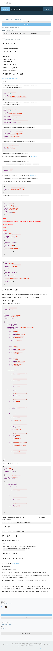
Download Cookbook (26, 633)
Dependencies (8, 39)
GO (47, 9)
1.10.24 (25, 21)
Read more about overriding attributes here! (10, 78)
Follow (27, 24)
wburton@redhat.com (15, 563)
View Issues (26, 617)
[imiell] (2, 607)
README (3, 39)
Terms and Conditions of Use (18, 648)
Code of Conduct (9, 648)
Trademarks (6, 646)
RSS (3, 17)
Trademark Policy (38, 648)
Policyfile (3, 30)
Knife (12, 30)
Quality (17, 39)
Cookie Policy (32, 648)
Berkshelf (8, 30)
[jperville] (6, 607)
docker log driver (34, 156)
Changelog (12, 39)
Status (43, 648)
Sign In (49, 3)
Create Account (42, 3)
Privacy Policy (26, 648)
